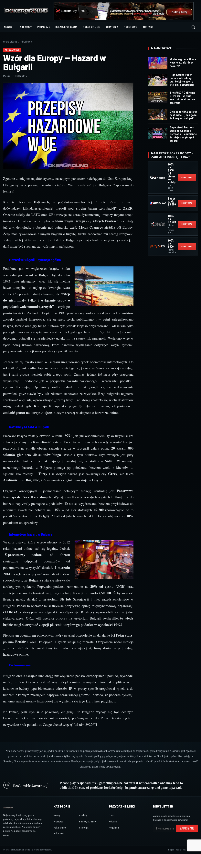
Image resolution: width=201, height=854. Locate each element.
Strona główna (10, 41)
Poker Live (130, 26)
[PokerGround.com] (26, 11)
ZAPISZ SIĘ (187, 828)
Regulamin (114, 827)
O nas (112, 815)
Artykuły (26, 26)
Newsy (8, 26)
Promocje (43, 26)
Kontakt (148, 26)
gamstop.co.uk (171, 787)
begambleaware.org (139, 787)
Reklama (113, 821)
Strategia (111, 26)
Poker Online (91, 26)
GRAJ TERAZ (186, 177)
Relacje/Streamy (66, 26)
